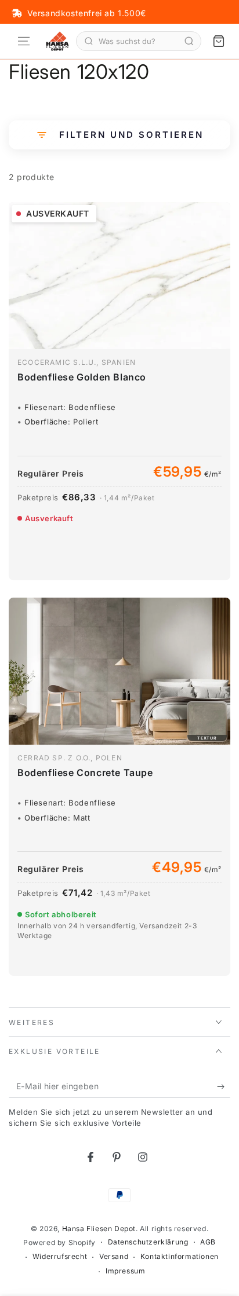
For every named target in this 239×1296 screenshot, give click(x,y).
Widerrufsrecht (59, 1256)
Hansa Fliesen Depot (99, 1228)
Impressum (125, 1270)
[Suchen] (189, 41)
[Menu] (24, 41)
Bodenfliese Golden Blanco (81, 377)
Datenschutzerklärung (148, 1242)
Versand (113, 1256)
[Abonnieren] (223, 1086)
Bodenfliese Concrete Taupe (85, 772)
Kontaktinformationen (179, 1256)
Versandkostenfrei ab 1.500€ (86, 13)
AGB (208, 1242)
